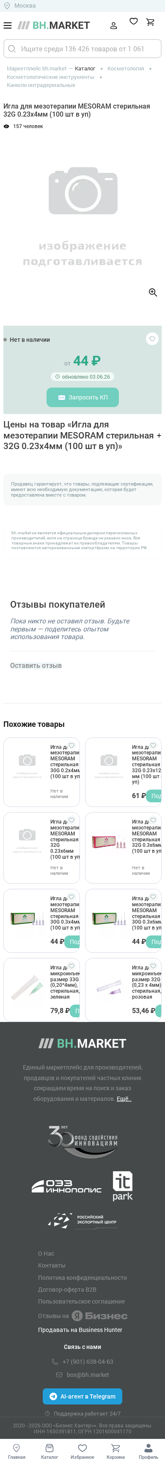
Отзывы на (53, 1316)
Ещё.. (124, 1098)
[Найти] (11, 48)
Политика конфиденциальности (82, 1277)
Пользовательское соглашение (81, 1301)
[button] (16, 211)
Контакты (52, 1265)
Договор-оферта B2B (67, 1289)
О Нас (46, 1253)
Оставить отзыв (36, 665)
